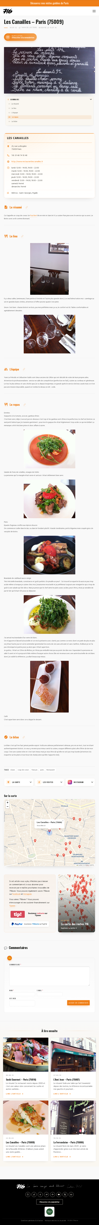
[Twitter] (65, 1194)
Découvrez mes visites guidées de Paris (49, 3)
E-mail (40, 990)
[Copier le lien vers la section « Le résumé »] (26, 207)
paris (42, 770)
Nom (11, 990)
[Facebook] (40, 1194)
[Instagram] (27, 1194)
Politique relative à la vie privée (55, 1221)
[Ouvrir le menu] (94, 11)
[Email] (71, 1194)
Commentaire (15, 965)
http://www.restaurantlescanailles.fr (27, 161)
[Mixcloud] (52, 1194)
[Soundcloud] (46, 1194)
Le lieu (14, 108)
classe (12, 770)
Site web (12, 998)
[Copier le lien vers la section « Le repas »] (24, 405)
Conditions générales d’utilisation (32, 1221)
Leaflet (80, 865)
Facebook (16, 894)
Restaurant (51, 770)
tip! (18, 914)
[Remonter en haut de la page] (93, 1209)
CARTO (91, 865)
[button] (49, 833)
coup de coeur (23, 770)
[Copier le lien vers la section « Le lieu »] (22, 236)
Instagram (27, 894)
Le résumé (15, 104)
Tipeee (12, 906)
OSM (86, 865)
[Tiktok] (34, 1194)
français (34, 770)
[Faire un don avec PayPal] (16, 924)
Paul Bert (33, 215)
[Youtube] (58, 1194)
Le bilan (14, 121)
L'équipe (15, 112)
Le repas (15, 117)
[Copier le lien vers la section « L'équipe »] (24, 369)
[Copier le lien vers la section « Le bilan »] (24, 737)
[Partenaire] (49, 1212)
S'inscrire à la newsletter (50, 1201)
